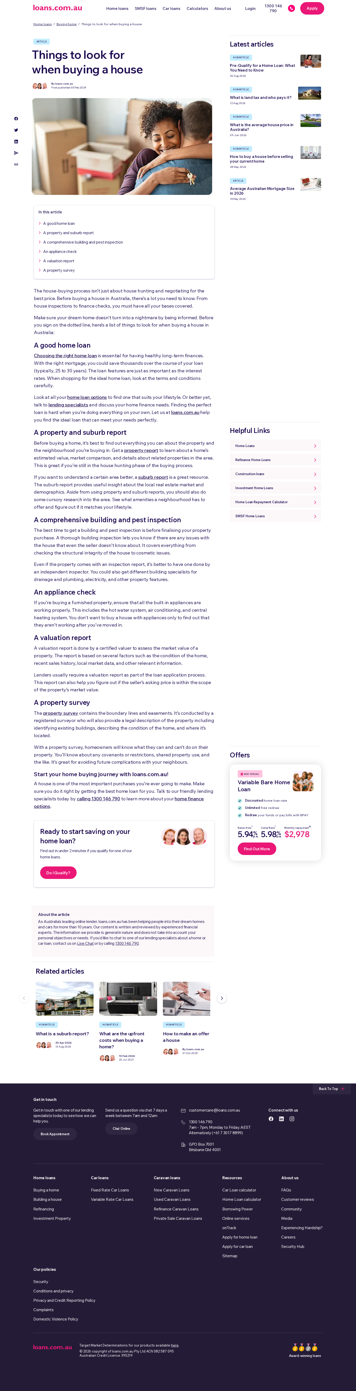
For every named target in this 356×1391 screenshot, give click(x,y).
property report (141, 450)
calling (98, 799)
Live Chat (85, 943)
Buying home (67, 24)
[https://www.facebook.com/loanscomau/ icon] (271, 1118)
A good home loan (59, 223)
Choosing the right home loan (65, 356)
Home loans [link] (44, 1177)
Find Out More (257, 848)
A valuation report (58, 260)
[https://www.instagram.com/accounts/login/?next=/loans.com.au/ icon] (291, 1118)
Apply (312, 8)
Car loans (171, 8)
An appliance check (60, 251)
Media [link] (286, 1218)
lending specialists (68, 405)
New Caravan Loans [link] (171, 1190)
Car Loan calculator (239, 1190)
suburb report (153, 477)
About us (222, 8)
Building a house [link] (47, 1199)
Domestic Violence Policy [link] (55, 1319)
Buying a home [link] (46, 1190)
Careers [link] (288, 1237)
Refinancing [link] (43, 1209)
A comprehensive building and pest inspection (83, 242)
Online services (235, 1218)
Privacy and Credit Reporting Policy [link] (64, 1300)
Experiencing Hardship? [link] (302, 1227)
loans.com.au (185, 412)
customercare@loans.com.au (214, 1110)
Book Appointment (55, 1134)
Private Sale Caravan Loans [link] (178, 1218)
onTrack (229, 1227)
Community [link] (291, 1209)
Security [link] (40, 1281)
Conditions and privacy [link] (53, 1290)
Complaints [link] (43, 1309)
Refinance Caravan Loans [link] (176, 1209)
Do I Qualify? (58, 872)
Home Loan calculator (241, 1199)
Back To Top (329, 1089)
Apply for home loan (239, 1237)
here (175, 1345)
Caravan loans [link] (167, 1177)
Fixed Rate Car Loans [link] (110, 1190)
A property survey (59, 270)
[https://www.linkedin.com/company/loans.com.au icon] (281, 1118)
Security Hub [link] (292, 1246)
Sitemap (229, 1255)
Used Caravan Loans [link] (172, 1199)
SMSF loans (145, 8)
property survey (60, 713)
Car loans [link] (99, 1177)
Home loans (117, 8)
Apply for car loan (237, 1246)
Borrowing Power (237, 1209)
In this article (50, 211)
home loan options (87, 397)
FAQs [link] (286, 1190)
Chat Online (121, 1128)
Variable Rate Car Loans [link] (112, 1199)
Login (250, 8)
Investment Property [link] (52, 1218)
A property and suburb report (68, 232)
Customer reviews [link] (297, 1199)
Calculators (197, 8)
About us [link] (289, 1177)
